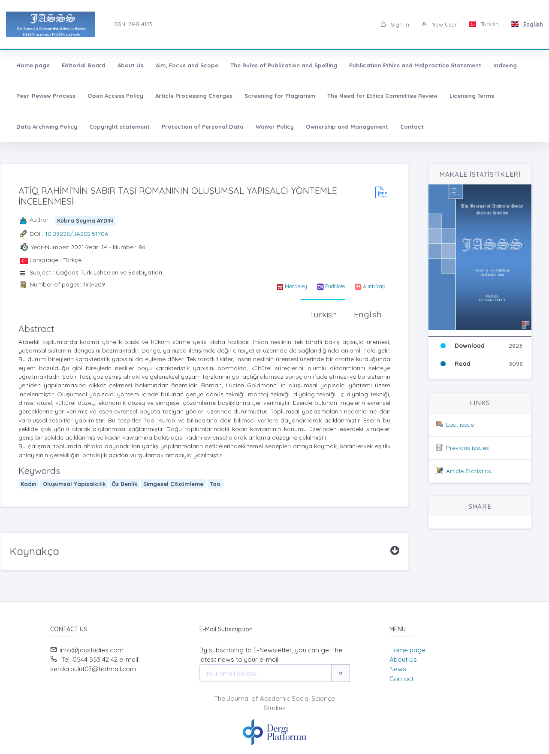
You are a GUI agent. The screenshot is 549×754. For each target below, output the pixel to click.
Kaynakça (34, 551)
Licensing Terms (471, 95)
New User (443, 24)
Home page (33, 65)
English (532, 24)
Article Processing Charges (193, 95)
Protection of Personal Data (203, 126)
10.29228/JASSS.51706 (76, 234)
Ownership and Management (347, 126)
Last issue (460, 424)
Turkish (489, 24)
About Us (131, 65)
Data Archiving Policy (46, 126)
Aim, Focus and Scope (187, 65)
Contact (412, 126)
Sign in (399, 24)
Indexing (505, 65)
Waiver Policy (275, 126)
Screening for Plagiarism (279, 95)
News (397, 669)
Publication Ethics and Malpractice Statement (415, 65)
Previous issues (467, 448)
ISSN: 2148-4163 (132, 24)
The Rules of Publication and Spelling (283, 65)
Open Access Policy (115, 95)
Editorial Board (84, 65)
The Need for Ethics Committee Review (382, 95)
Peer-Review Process (45, 95)
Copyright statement (119, 126)
